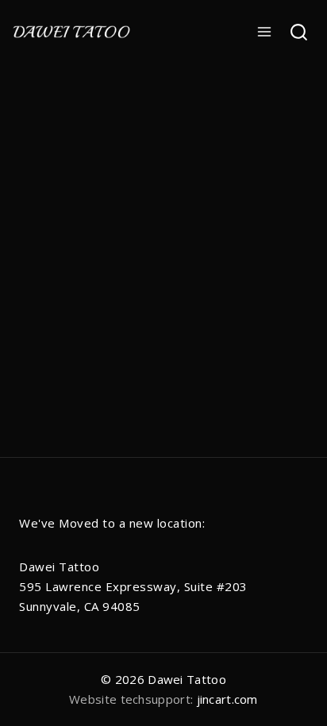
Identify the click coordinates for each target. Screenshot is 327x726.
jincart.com (227, 699)
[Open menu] (264, 31)
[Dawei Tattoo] (71, 31)
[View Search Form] (299, 32)
